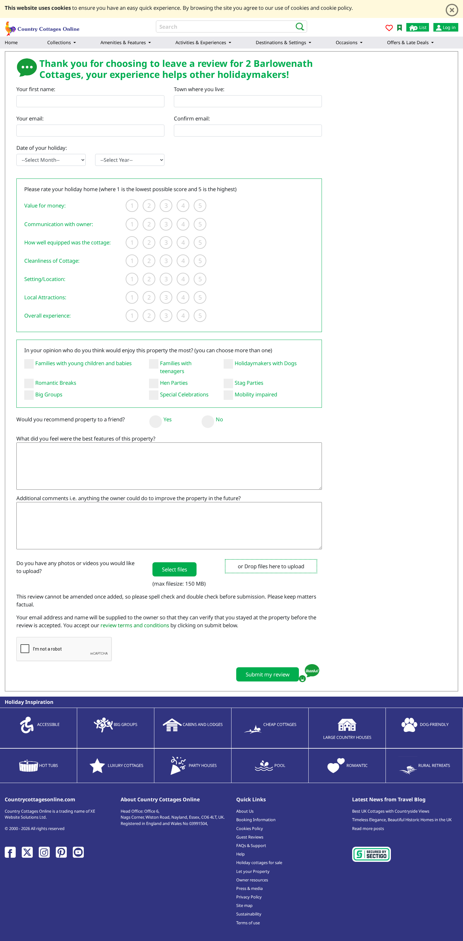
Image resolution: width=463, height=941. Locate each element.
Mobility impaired (256, 394)
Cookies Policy (249, 828)
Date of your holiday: (41, 147)
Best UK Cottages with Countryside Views (390, 811)
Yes (167, 419)
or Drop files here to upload (271, 566)
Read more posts (368, 828)
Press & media (249, 888)
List (422, 27)
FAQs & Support (251, 845)
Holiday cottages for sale (259, 862)
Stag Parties (249, 382)
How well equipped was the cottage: (67, 242)
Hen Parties (174, 382)
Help (240, 854)
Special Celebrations (184, 394)
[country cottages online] (42, 26)
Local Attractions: (45, 297)
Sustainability (248, 914)
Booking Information (256, 819)
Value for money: (45, 205)
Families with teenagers (175, 367)
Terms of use (248, 923)
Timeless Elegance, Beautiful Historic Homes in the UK (402, 819)
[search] (298, 26)
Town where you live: (199, 89)
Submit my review (267, 674)
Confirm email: (192, 118)
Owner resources (252, 880)
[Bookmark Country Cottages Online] (399, 27)
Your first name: (35, 89)
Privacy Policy (249, 897)
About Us (245, 811)
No (219, 419)
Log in (449, 27)
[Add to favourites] (389, 29)
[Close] (452, 10)
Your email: (30, 118)
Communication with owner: (58, 224)
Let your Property (253, 871)
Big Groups (48, 394)
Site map (244, 905)
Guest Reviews (249, 837)
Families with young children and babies (83, 363)
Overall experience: (47, 315)
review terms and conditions (134, 625)
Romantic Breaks (55, 382)
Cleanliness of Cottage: (52, 260)
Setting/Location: (45, 279)
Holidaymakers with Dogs (266, 363)
